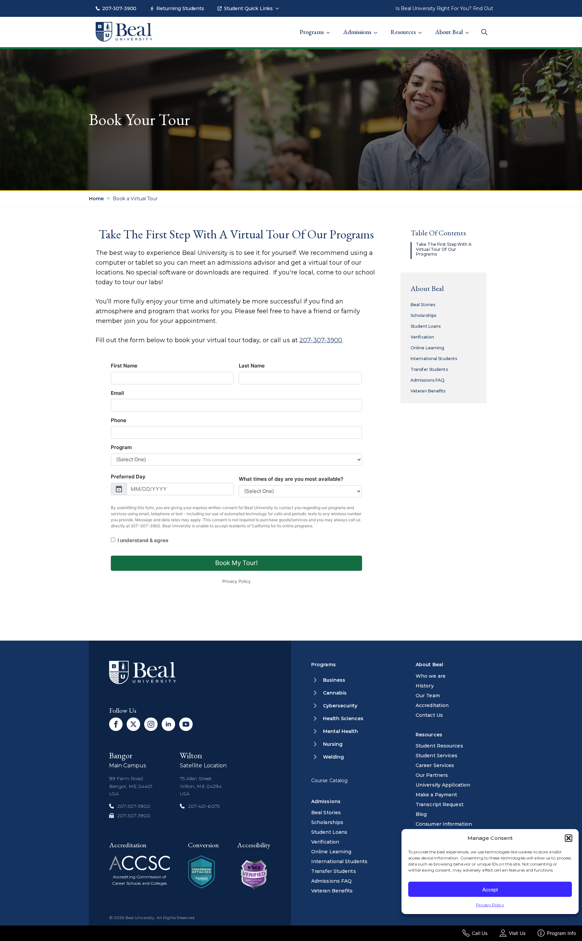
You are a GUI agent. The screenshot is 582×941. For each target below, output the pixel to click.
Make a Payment (436, 794)
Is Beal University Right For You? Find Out (444, 8)
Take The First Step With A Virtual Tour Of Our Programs (444, 249)
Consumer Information (444, 824)
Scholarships (423, 316)
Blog (421, 814)
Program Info (561, 933)
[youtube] (186, 724)
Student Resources (439, 745)
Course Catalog (329, 780)
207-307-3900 (119, 8)
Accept (490, 889)
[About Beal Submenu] (469, 28)
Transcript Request (439, 804)
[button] (568, 838)
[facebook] (116, 724)
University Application (443, 785)
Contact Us (429, 715)
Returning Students (180, 8)
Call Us (479, 933)
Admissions (357, 32)
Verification (422, 337)
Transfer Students (429, 369)
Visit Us (517, 933)
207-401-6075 (204, 806)
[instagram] (151, 724)
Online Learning (428, 348)
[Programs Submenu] (330, 28)
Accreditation (432, 705)
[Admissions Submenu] (377, 28)
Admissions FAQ (428, 380)
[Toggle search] (484, 32)
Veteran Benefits (428, 391)
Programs (312, 32)
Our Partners (432, 775)
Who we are (431, 676)
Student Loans (426, 326)
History (425, 685)
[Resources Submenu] (422, 28)
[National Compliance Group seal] (201, 871)
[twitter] (133, 724)
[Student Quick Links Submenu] (279, 5)
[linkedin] (168, 724)
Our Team (428, 695)
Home (96, 199)
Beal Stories (423, 305)
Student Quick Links (248, 8)
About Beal (449, 32)
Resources (403, 32)
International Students (434, 359)
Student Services (437, 755)
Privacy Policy (490, 904)
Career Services (435, 765)
